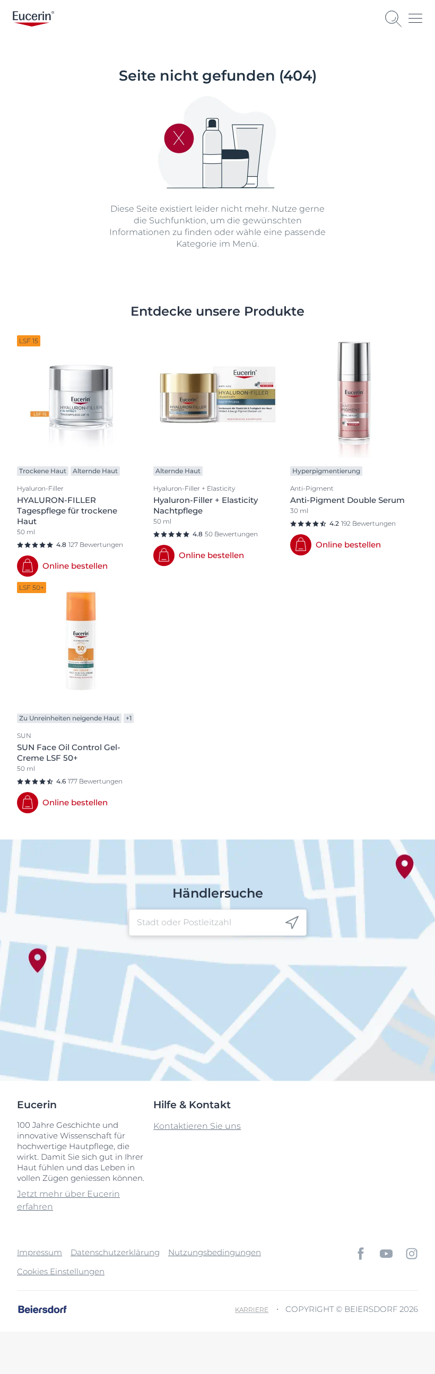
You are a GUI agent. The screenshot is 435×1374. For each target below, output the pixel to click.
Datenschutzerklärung (115, 1252)
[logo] (33, 19)
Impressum (39, 1252)
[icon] (292, 922)
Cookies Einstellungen (61, 1271)
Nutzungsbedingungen (214, 1252)
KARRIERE (251, 1310)
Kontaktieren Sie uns (197, 1126)
